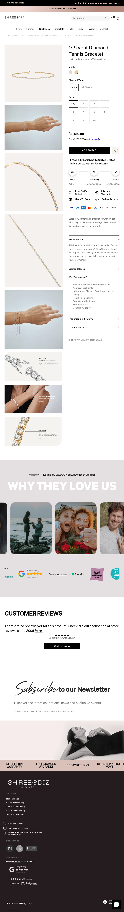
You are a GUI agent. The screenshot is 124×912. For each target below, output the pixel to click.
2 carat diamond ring (15, 807)
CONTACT (104, 29)
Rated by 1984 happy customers (103, 3)
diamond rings (12, 799)
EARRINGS (30, 29)
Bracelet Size (76, 239)
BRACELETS (59, 29)
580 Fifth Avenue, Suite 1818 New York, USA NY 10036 (25, 833)
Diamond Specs (77, 269)
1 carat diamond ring (15, 803)
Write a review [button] (62, 645)
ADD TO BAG (89, 150)
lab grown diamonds (15, 814)
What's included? (78, 277)
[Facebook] (105, 902)
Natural (74, 87)
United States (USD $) (15, 903)
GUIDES (81, 29)
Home (7, 35)
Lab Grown (86, 87)
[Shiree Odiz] (14, 18)
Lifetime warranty (78, 327)
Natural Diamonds (53, 35)
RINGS (19, 29)
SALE (71, 29)
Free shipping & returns (81, 319)
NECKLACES (44, 29)
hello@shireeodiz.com (18, 828)
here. (38, 631)
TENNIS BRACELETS (34, 35)
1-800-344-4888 (16, 823)
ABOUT (92, 29)
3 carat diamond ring (15, 810)
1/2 (73, 104)
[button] (116, 904)
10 (94, 120)
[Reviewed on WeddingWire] (116, 578)
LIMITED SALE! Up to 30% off (62, 9)
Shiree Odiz (14, 910)
